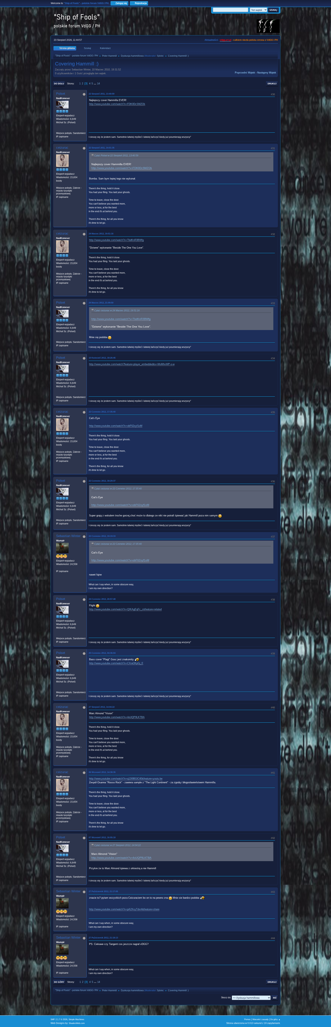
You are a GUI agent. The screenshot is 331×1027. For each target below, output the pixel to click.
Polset (60, 93)
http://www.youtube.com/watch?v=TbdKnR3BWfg (116, 240)
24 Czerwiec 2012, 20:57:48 (102, 599)
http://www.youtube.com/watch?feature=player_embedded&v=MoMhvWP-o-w (132, 364)
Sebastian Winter (68, 536)
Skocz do (226, 997)
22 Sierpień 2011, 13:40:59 (101, 94)
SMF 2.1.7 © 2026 (59, 1019)
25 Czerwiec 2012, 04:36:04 (102, 653)
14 (98, 83)
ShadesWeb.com (77, 1023)
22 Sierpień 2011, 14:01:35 (101, 148)
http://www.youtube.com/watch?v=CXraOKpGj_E (116, 663)
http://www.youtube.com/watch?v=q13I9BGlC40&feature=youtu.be (125, 778)
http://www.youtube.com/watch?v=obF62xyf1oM (115, 425)
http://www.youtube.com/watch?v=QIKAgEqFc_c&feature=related (125, 609)
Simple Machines (76, 1019)
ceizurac (62, 147)
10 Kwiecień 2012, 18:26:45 (102, 358)
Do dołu (59, 83)
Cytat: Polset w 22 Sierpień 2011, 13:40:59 (116, 155)
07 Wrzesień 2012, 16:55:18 (102, 837)
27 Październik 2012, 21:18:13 (103, 938)
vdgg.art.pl (225, 40)
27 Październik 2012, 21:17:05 (103, 891)
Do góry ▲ (275, 1019)
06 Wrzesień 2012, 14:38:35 (102, 772)
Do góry (59, 982)
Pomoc (247, 1019)
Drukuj (272, 83)
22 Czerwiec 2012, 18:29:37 (102, 481)
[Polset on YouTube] (57, 129)
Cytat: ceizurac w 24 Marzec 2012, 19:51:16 (117, 310)
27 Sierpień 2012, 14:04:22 (102, 707)
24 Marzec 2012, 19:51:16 (101, 233)
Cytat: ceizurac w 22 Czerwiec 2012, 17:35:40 (118, 488)
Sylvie (160, 56)
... (95, 83)
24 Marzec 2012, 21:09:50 (101, 303)
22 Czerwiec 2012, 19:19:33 (102, 536)
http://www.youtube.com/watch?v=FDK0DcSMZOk (117, 104)
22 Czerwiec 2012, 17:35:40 (102, 412)
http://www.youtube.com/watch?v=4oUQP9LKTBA (117, 717)
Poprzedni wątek (245, 72)
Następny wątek (266, 72)
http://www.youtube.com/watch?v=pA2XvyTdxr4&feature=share (124, 909)
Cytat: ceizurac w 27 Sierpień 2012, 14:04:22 (117, 845)
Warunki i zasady (260, 1019)
